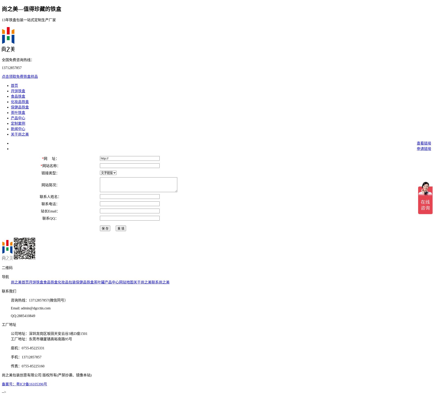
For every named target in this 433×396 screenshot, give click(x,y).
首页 (14, 85)
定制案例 (18, 123)
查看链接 (424, 143)
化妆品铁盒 (20, 102)
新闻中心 (18, 129)
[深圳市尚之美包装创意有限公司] (7, 259)
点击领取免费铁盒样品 (20, 76)
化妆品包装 (67, 282)
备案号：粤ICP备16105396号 (24, 384)
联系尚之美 (161, 282)
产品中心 (18, 118)
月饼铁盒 (18, 91)
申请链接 (424, 149)
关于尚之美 (20, 134)
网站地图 (126, 282)
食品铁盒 (18, 96)
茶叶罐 (99, 282)
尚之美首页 (20, 282)
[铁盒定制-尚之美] (8, 49)
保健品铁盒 (20, 107)
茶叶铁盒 (18, 113)
